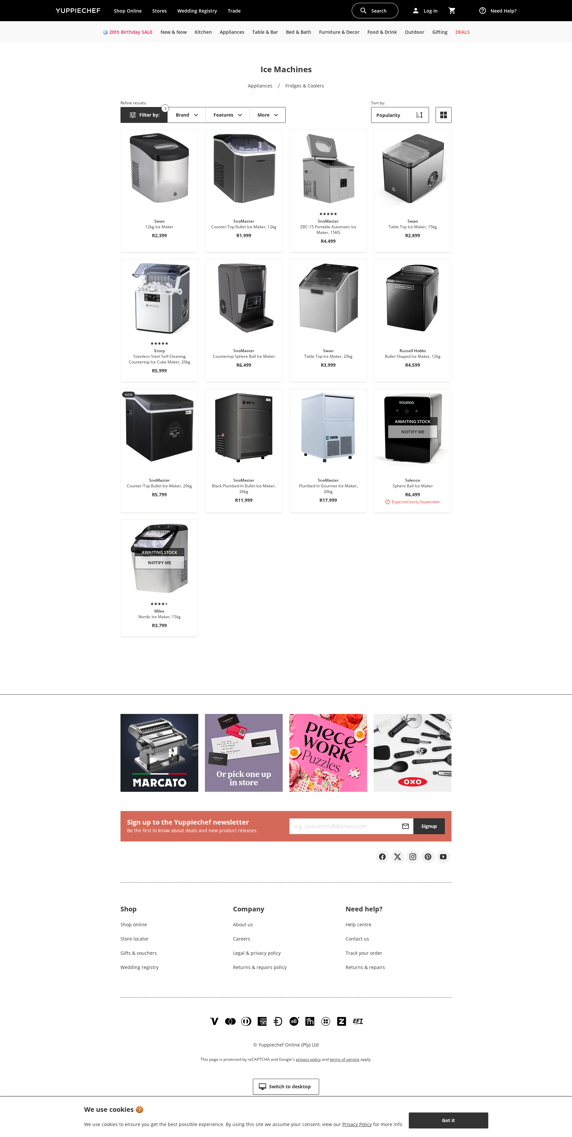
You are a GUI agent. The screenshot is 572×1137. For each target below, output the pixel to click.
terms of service (344, 1059)
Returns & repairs (365, 967)
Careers (241, 939)
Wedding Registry (197, 11)
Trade (236, 12)
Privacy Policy (357, 1124)
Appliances (260, 85)
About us (243, 924)
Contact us (357, 939)
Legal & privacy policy (257, 953)
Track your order (364, 953)
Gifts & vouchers (138, 953)
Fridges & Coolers (304, 85)
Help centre (358, 924)
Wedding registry (139, 967)
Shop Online (128, 11)
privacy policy (308, 1059)
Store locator (134, 939)
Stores (159, 11)
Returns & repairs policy (260, 967)
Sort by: (378, 103)
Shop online (133, 924)
